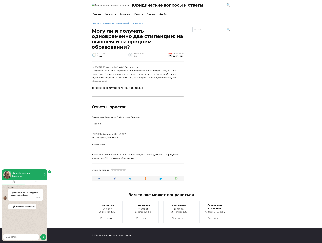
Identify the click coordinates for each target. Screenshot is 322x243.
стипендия (137, 88)
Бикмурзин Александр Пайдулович (111, 117)
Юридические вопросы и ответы (167, 5)
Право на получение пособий (114, 88)
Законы (151, 14)
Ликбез (163, 14)
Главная (97, 14)
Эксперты (110, 14)
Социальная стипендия (214, 207)
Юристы (138, 14)
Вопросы (125, 14)
